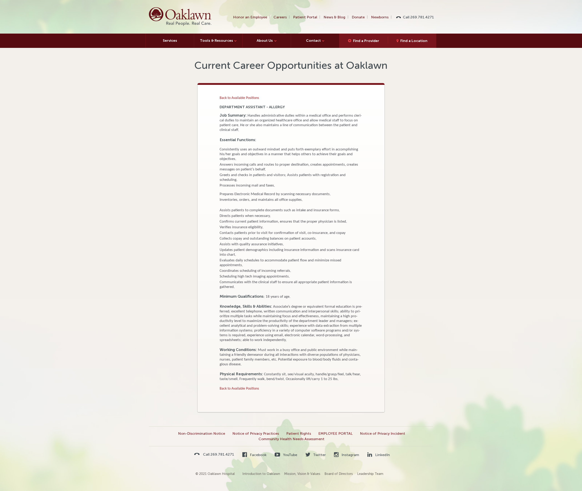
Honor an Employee (250, 17)
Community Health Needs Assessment (291, 439)
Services (170, 40)
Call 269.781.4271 (418, 17)
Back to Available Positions (239, 98)
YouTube (289, 455)
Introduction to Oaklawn (261, 474)
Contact (313, 40)
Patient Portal (305, 17)
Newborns (380, 17)
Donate (358, 17)
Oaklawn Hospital (180, 16)
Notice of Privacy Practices (255, 433)
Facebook (257, 455)
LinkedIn (382, 455)
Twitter (319, 455)
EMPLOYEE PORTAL (335, 433)
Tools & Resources (216, 40)
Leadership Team (370, 474)
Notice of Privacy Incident (382, 433)
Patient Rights (298, 433)
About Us (265, 40)
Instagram (350, 455)
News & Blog (334, 17)
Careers (280, 17)
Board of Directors (338, 474)
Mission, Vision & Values (302, 474)
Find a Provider (366, 41)
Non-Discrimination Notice (201, 433)
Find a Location (413, 41)
